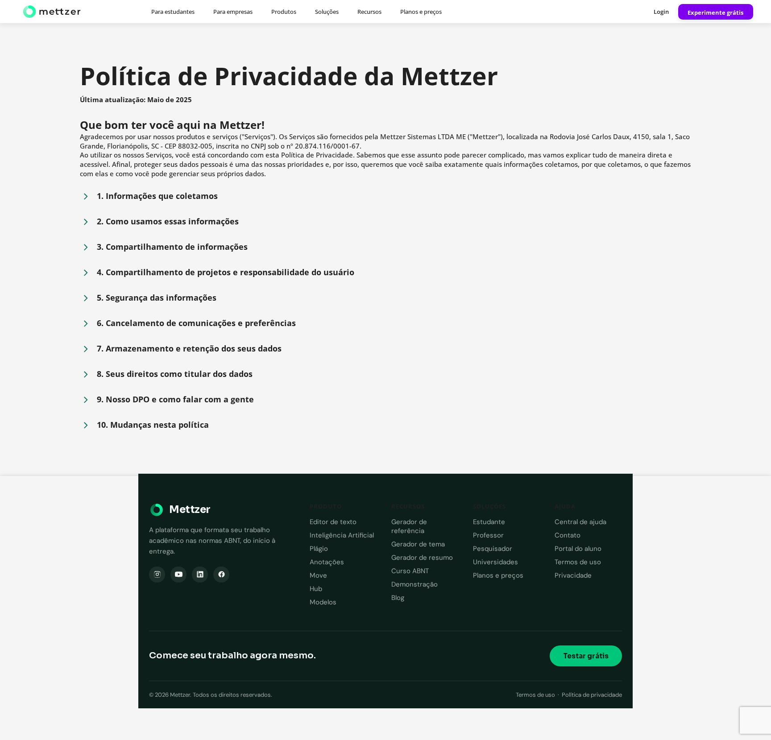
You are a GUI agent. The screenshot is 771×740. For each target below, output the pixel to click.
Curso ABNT (410, 570)
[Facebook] (221, 574)
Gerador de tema (418, 544)
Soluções (327, 12)
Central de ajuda (580, 521)
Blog (397, 597)
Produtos (283, 12)
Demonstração (414, 584)
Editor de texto (333, 521)
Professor (488, 535)
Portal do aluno (578, 548)
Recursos (369, 12)
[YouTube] (178, 574)
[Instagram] (157, 574)
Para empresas (233, 12)
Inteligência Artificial (342, 535)
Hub (316, 588)
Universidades (495, 562)
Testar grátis (586, 656)
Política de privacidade (592, 695)
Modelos (323, 602)
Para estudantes (173, 12)
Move (318, 575)
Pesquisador (492, 548)
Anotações (327, 562)
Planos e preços (421, 12)
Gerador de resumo (422, 557)
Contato (567, 535)
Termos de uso (578, 562)
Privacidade (573, 575)
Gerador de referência (409, 526)
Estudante (489, 521)
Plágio (319, 548)
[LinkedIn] (200, 574)
